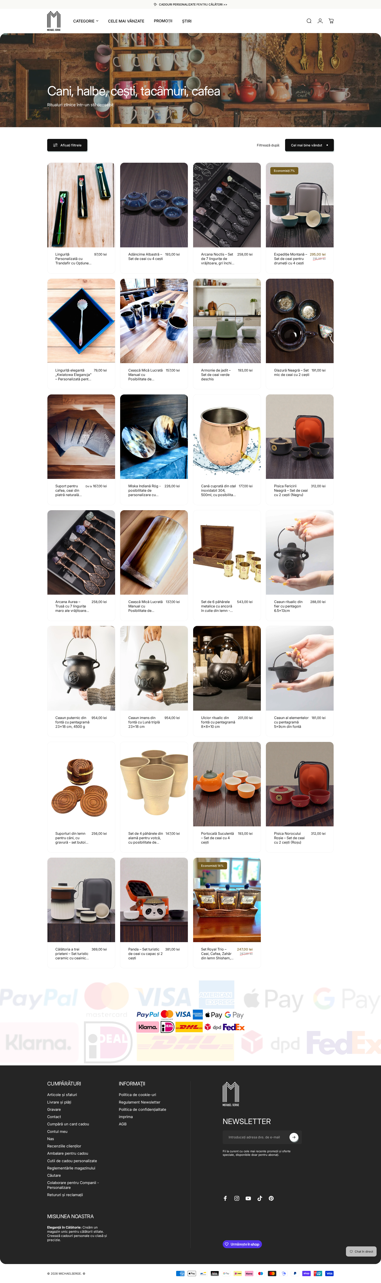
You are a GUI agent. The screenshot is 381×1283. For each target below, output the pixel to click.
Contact (54, 1117)
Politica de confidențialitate (142, 1109)
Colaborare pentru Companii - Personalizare (73, 1185)
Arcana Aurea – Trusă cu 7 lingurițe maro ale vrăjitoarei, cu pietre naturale (71, 608)
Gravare (54, 1109)
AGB (123, 1124)
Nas (50, 1139)
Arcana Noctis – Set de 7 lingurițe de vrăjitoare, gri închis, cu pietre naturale (217, 261)
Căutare (54, 1175)
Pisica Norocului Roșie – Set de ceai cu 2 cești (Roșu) (289, 837)
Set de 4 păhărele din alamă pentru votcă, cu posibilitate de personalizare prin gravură (145, 842)
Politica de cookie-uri (137, 1095)
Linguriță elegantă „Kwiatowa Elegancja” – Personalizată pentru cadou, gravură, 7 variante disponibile (73, 379)
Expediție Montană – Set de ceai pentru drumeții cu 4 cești (290, 258)
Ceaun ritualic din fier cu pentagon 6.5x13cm (288, 606)
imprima (126, 1117)
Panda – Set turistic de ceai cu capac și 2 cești (145, 953)
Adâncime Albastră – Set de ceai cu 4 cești (145, 256)
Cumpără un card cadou (68, 1124)
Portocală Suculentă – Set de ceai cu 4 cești (217, 837)
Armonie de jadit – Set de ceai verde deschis (216, 374)
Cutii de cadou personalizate (72, 1161)
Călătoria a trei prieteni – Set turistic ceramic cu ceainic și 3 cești (72, 956)
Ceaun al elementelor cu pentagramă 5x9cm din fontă (291, 722)
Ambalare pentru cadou (67, 1153)
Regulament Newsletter (139, 1102)
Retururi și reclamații (65, 1195)
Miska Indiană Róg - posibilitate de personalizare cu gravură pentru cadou (144, 495)
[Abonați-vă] (293, 1137)
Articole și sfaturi (62, 1095)
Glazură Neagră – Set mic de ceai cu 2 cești (291, 372)
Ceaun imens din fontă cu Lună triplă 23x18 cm (144, 722)
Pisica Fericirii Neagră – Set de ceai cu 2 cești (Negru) (291, 490)
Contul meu (57, 1131)
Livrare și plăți (59, 1102)
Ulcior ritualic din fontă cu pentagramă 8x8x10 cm (218, 722)
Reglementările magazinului (71, 1168)
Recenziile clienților (64, 1146)
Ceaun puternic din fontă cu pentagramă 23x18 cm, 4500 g (72, 722)
